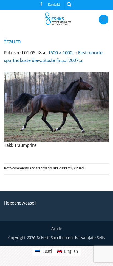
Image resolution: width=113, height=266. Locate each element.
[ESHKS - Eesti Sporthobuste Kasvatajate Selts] (56, 19)
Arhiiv (56, 229)
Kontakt (54, 5)
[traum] (56, 107)
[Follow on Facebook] (41, 5)
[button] (69, 5)
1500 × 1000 (60, 53)
